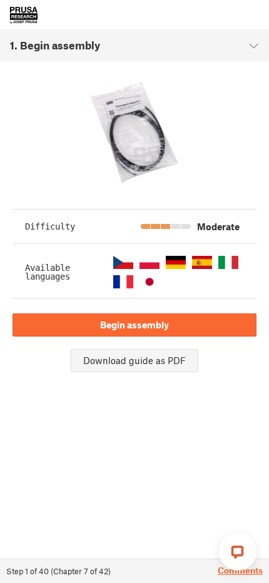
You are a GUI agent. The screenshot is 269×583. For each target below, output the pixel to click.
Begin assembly (134, 324)
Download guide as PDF (134, 360)
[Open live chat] (237, 551)
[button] (123, 262)
